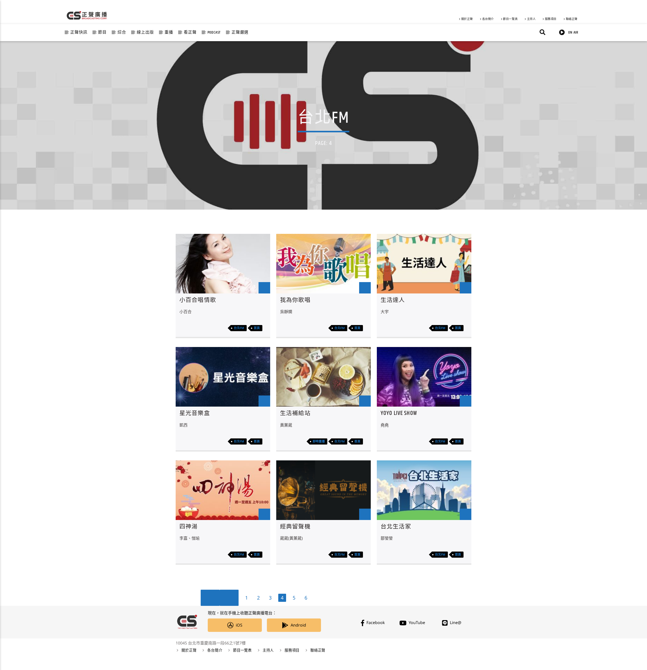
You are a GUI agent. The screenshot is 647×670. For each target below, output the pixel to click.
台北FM (239, 328)
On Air (572, 32)
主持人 (531, 19)
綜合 (122, 32)
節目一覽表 (510, 19)
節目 (102, 32)
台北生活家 (396, 526)
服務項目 (551, 19)
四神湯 (188, 526)
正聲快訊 (78, 32)
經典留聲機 (295, 526)
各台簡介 (488, 19)
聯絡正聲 (571, 19)
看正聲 (190, 32)
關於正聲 (467, 19)
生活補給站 (295, 413)
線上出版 (145, 32)
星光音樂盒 (194, 413)
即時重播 (319, 441)
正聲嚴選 (240, 32)
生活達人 (393, 300)
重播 (169, 32)
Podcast (214, 32)
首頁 (257, 328)
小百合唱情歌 (197, 300)
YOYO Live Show (399, 413)
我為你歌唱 (295, 300)
